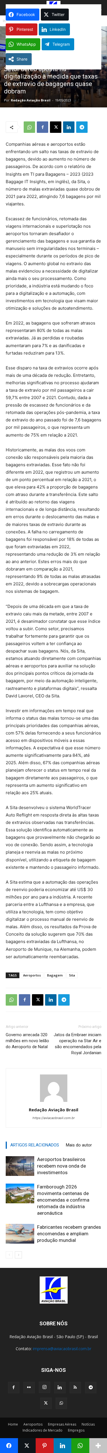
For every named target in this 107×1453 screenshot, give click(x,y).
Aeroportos (32, 975)
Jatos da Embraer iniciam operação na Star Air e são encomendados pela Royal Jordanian (77, 1043)
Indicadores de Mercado (42, 1430)
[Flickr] (29, 1387)
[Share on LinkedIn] (63, 1445)
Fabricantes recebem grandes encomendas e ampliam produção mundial (69, 1233)
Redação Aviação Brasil (31, 100)
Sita (72, 975)
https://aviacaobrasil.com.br (54, 1118)
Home (13, 1424)
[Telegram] (82, 127)
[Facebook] (42, 127)
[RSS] (75, 1387)
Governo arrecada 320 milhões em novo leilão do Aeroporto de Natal (27, 1040)
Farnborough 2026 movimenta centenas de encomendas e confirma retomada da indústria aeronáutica (63, 1200)
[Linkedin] (68, 127)
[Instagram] (44, 1387)
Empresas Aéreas (62, 1424)
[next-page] (18, 1254)
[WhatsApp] (29, 127)
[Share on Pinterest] (45, 1445)
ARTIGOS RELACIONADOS (34, 1145)
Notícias (88, 1424)
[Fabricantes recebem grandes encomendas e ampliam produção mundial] (20, 1234)
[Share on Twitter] (27, 1445)
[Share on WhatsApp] (80, 1445)
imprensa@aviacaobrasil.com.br (62, 1348)
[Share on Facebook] (9, 1445)
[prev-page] (9, 1254)
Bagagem (55, 975)
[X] (55, 127)
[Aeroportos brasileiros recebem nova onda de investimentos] (20, 1166)
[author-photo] (53, 1101)
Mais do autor (79, 1145)
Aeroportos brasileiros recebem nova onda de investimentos (61, 1165)
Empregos (76, 1430)
